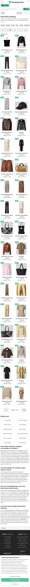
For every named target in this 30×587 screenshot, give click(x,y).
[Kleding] (3, 13)
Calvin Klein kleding (22, 420)
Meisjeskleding (7, 541)
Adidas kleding (22, 545)
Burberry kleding (7, 438)
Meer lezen (3, 21)
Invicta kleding (22, 424)
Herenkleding (7, 539)
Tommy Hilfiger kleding (22, 543)
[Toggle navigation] (2, 2)
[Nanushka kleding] (24, 410)
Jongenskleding (7, 543)
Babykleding (7, 545)
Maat (3, 30)
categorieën (10, 534)
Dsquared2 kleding (7, 433)
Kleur (15, 30)
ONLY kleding (22, 442)
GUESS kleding (7, 424)
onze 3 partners (8, 570)
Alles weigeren (15, 584)
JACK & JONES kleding (22, 433)
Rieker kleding (22, 429)
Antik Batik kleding (7, 429)
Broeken (8, 25)
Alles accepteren (15, 580)
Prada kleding (7, 442)
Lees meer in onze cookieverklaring (19, 573)
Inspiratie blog (22, 554)
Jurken (21, 25)
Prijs (20, 30)
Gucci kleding (7, 420)
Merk (9, 30)
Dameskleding (7, 537)
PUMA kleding (22, 438)
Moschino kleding (22, 541)
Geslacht (26, 30)
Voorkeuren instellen (15, 576)
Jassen (13, 25)
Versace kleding (22, 547)
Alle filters (26, 13)
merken (25, 534)
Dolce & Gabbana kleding (22, 537)
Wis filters (19, 13)
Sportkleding (7, 547)
